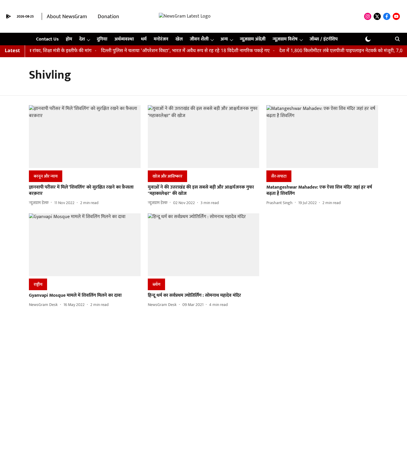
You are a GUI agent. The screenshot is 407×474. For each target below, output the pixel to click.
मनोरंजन (161, 39)
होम (69, 39)
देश (82, 39)
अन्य (224, 39)
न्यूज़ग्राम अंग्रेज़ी (252, 39)
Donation (108, 16)
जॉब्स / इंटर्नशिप (324, 39)
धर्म (144, 39)
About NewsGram (67, 16)
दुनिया (102, 39)
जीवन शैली (199, 39)
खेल (179, 39)
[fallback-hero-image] (85, 136)
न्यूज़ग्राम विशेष (285, 39)
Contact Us (47, 39)
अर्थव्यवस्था (124, 39)
